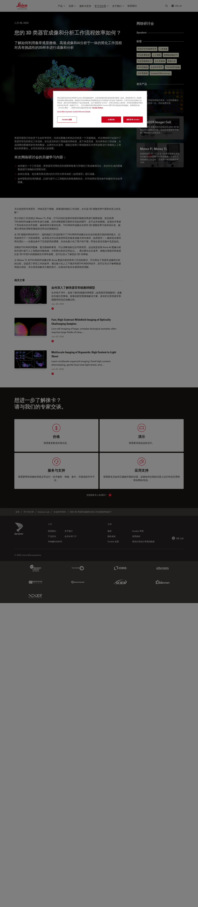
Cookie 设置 (67, 119)
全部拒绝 (111, 119)
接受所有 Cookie (133, 119)
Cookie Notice (97, 108)
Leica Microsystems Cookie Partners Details (73, 112)
